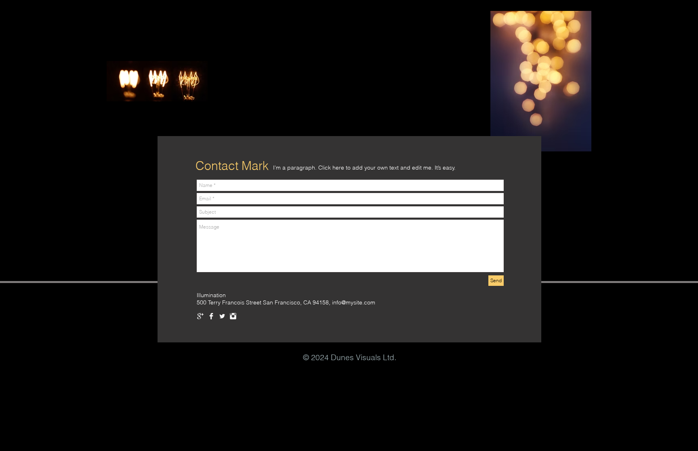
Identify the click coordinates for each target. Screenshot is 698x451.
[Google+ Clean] (200, 316)
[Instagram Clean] (233, 316)
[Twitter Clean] (222, 316)
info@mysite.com (353, 302)
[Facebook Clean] (211, 316)
